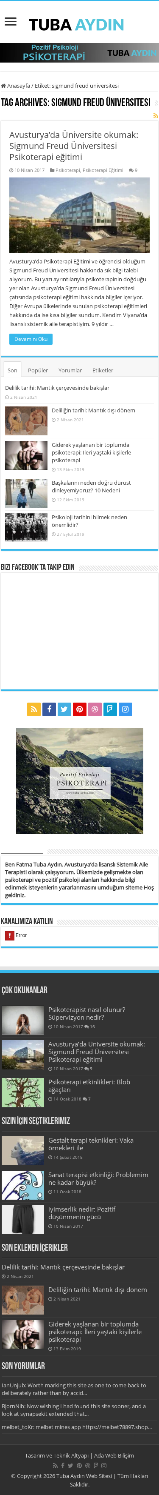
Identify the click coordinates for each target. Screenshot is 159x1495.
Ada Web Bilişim (114, 1455)
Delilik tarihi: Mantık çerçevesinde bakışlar (57, 388)
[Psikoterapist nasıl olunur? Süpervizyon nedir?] (23, 1020)
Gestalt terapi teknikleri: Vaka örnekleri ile (91, 1144)
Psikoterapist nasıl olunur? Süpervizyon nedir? (86, 1013)
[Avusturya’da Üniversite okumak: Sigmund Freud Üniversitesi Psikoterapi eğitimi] (23, 1054)
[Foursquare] (110, 709)
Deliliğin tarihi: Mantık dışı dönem (93, 410)
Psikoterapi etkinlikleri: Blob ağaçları (89, 1086)
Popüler (38, 370)
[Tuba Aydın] (79, 22)
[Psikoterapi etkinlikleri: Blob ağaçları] (23, 1092)
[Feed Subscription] (155, 115)
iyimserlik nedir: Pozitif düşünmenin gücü (81, 1213)
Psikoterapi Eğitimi (103, 170)
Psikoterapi (68, 170)
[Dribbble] (95, 709)
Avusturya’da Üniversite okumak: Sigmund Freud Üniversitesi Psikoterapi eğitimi (73, 146)
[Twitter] (64, 709)
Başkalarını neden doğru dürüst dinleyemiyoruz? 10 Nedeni (91, 486)
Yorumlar (70, 370)
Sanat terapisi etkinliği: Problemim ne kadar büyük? (98, 1178)
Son (12, 370)
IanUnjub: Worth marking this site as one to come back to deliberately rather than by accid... (74, 1389)
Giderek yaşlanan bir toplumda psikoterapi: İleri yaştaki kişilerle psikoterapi (91, 452)
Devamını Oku (30, 339)
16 (92, 1026)
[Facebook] (49, 709)
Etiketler (102, 370)
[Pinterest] (79, 709)
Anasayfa (18, 85)
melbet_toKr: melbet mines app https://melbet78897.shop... (77, 1427)
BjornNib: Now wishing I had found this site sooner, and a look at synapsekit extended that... (74, 1410)
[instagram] (125, 709)
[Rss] (34, 709)
